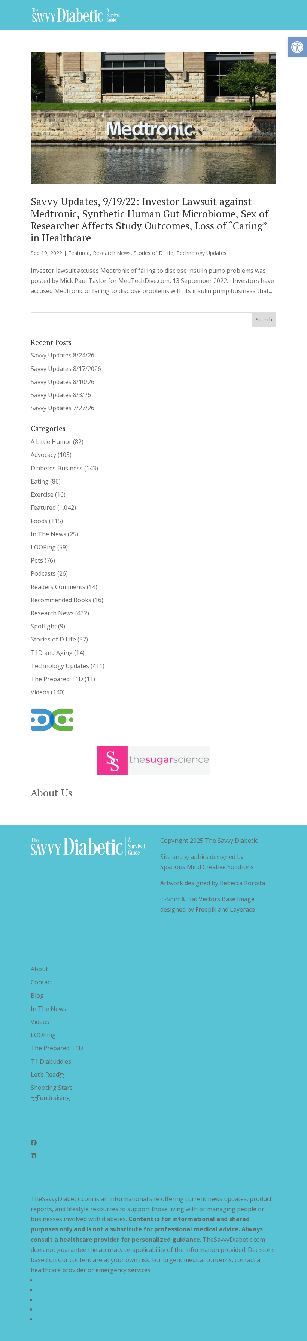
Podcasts (43, 573)
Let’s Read (48, 1074)
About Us (51, 792)
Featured (79, 252)
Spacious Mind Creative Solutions (207, 867)
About (39, 969)
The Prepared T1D (57, 679)
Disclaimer (51, 1299)
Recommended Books (61, 600)
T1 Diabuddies (51, 1061)
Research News (112, 252)
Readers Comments (58, 587)
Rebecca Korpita (242, 883)
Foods (39, 521)
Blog (37, 995)
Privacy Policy (55, 1280)
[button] (297, 47)
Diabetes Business (57, 468)
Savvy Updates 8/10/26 (62, 382)
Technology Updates (201, 252)
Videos (40, 692)
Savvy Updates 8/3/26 (61, 395)
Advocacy (43, 455)
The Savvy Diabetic (231, 840)
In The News (48, 534)
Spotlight (44, 626)
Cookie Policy (55, 1319)
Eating (40, 481)
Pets (37, 560)
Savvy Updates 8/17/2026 (66, 369)
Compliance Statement (68, 1309)
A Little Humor (51, 442)
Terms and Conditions (68, 1290)
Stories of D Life (153, 252)
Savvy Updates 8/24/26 (62, 355)
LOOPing (43, 547)
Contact (41, 982)
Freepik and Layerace (225, 909)
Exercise (42, 494)
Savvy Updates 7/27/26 (62, 408)
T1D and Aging (52, 653)
